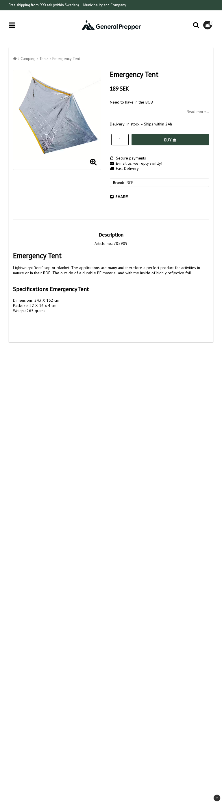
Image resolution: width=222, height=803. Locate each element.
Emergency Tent (66, 58)
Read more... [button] (198, 111)
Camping (28, 58)
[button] (208, 25)
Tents (44, 58)
